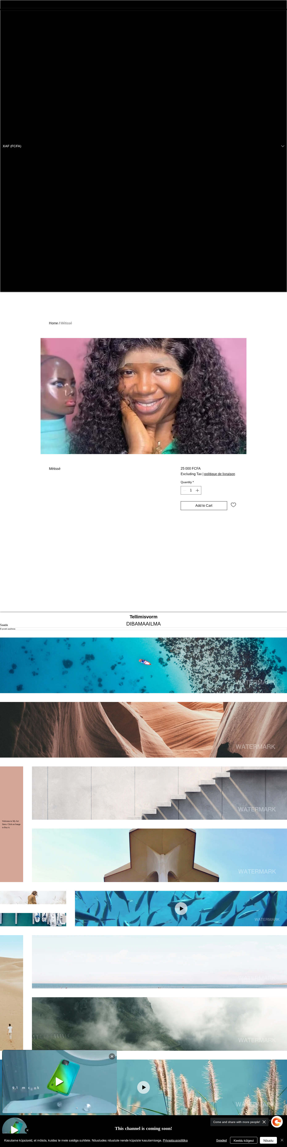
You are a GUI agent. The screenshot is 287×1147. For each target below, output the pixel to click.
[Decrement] (184, 490)
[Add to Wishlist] (233, 504)
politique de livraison (219, 474)
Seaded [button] (221, 1140)
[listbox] (143, 146)
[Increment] (198, 490)
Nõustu (268, 1140)
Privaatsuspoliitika (175, 1140)
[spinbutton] (191, 490)
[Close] (281, 1140)
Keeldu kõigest (244, 1140)
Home (53, 323)
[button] (143, 146)
